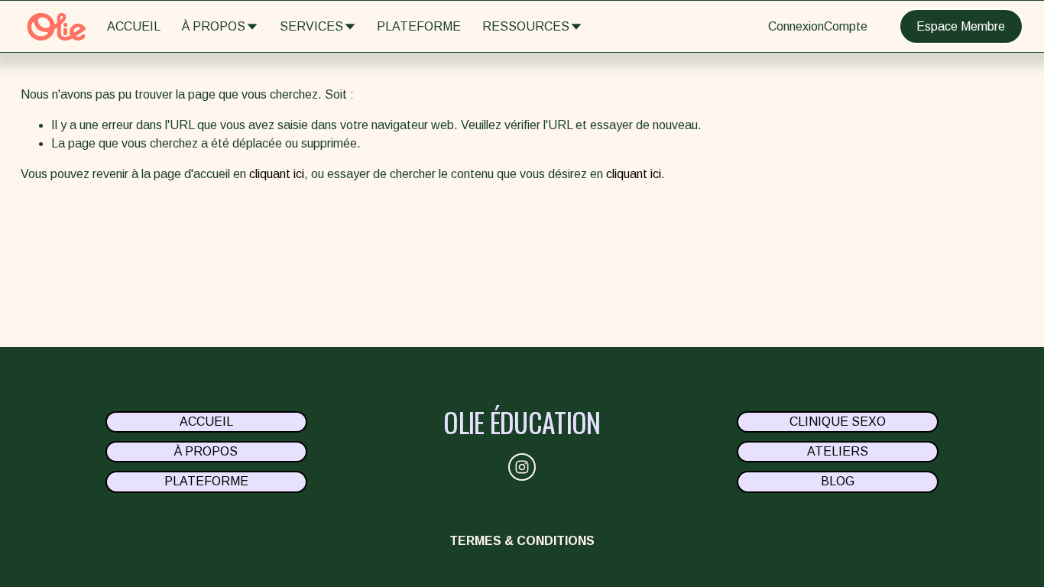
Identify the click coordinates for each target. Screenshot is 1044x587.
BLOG (837, 481)
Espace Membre (960, 26)
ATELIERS (837, 451)
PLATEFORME (419, 26)
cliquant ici (276, 173)
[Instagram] (522, 467)
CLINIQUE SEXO (837, 421)
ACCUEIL (133, 26)
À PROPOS (206, 451)
